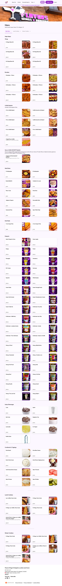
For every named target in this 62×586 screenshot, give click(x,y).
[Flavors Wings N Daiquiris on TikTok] (5, 578)
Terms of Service (18, 582)
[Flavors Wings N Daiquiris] (6, 2)
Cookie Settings (36, 582)
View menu (7, 576)
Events (19, 2)
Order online (13, 576)
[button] (33, 2)
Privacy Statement (28, 582)
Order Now (49, 2)
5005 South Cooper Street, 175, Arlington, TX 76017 (16, 571)
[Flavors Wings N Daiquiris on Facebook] (9, 578)
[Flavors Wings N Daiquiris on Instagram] (7, 578)
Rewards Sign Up (25, 2)
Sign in (55, 2)
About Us (14, 2)
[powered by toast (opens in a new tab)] (9, 582)
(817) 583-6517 (8, 570)
